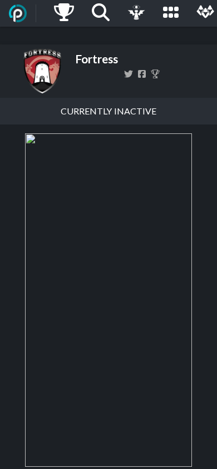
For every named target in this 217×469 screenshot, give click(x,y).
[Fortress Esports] (155, 73)
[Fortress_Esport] (128, 73)
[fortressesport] (142, 73)
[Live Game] (136, 13)
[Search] (101, 13)
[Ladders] (64, 13)
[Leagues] (171, 13)
